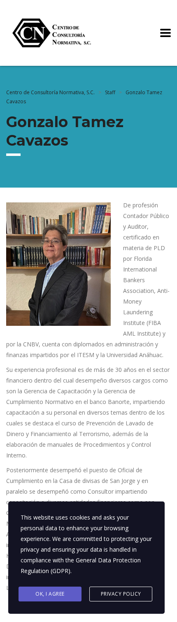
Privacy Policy (121, 593)
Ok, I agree (50, 593)
